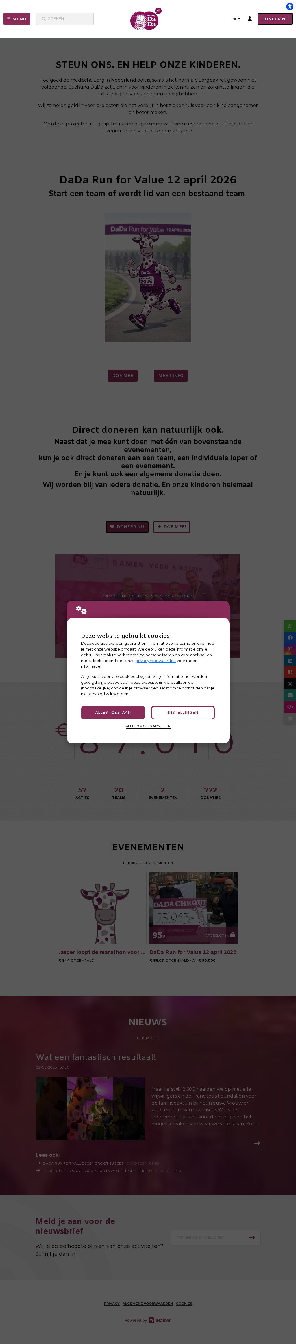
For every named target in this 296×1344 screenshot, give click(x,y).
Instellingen (183, 712)
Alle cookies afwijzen (148, 726)
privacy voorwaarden (156, 660)
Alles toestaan (113, 712)
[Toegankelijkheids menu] (289, 6)
